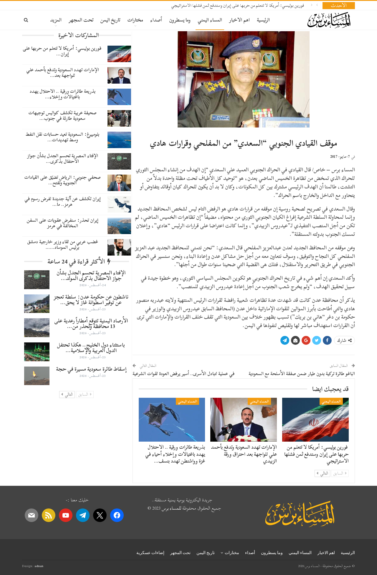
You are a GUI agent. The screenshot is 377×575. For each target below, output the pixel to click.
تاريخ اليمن (110, 20)
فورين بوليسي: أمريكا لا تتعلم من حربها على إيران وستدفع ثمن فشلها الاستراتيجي (238, 5)
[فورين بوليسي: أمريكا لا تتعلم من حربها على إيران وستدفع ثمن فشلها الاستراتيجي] (315, 420)
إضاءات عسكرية (150, 552)
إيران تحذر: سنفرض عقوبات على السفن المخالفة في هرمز (62, 223)
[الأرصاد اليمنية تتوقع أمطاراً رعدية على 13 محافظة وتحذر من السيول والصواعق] (36, 327)
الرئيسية (263, 20)
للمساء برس (171, 508)
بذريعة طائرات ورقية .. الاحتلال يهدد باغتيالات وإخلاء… (62, 94)
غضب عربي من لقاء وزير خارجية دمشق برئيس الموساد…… (62, 244)
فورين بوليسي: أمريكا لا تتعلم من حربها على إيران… (62, 51)
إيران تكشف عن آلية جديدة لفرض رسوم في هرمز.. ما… (62, 201)
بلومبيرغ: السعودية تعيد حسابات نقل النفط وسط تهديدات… (62, 137)
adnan (38, 565)
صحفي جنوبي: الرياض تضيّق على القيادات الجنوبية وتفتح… (62, 180)
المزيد (56, 20)
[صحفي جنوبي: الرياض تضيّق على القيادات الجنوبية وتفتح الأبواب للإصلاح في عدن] (119, 183)
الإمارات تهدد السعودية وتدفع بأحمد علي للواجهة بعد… (62, 72)
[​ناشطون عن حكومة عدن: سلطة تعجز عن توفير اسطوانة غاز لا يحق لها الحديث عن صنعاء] (36, 303)
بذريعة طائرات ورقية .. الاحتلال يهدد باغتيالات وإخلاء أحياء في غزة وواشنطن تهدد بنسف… (175, 454)
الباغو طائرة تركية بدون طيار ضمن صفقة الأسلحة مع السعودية (302, 373)
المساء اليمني (210, 20)
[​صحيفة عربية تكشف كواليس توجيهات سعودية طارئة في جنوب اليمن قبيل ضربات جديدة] (119, 118)
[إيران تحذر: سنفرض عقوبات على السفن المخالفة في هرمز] (119, 226)
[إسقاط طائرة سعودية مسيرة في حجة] (36, 376)
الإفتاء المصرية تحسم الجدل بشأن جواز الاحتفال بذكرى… (62, 158)
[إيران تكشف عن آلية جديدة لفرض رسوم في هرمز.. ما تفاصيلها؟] (119, 204)
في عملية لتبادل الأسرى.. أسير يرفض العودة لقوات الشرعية (183, 373)
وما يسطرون (180, 20)
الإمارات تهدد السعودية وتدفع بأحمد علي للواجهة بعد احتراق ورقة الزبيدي (244, 454)
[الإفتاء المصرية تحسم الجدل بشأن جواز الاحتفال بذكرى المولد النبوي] (119, 161)
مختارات (135, 20)
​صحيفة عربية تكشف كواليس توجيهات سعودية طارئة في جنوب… (62, 115)
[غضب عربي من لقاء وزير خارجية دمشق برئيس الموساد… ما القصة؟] (119, 247)
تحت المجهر (81, 20)
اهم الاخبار (239, 20)
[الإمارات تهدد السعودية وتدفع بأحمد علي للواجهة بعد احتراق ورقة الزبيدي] (243, 420)
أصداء (156, 20)
